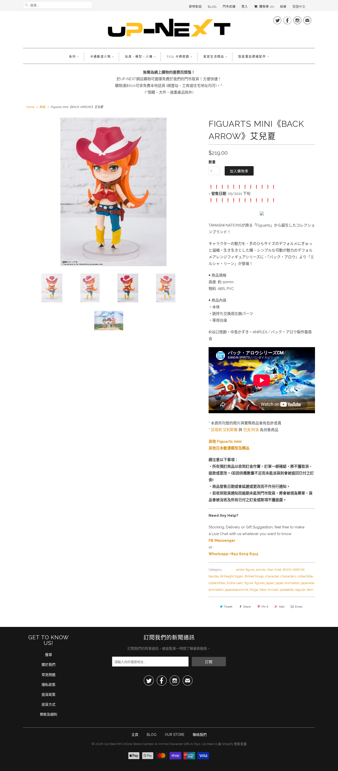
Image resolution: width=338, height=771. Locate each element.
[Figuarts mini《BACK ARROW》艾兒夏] (113, 192)
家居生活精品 (213, 56)
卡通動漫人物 (100, 56)
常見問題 (48, 675)
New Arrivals (269, 589)
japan (270, 583)
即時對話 (195, 6)
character (272, 576)
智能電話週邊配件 (252, 56)
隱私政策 (48, 685)
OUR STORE (174, 735)
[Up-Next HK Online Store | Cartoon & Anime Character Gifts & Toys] (169, 29)
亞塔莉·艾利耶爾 (224, 430)
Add (281, 606)
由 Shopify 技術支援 (232, 744)
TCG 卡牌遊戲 (178, 56)
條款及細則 (48, 714)
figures (260, 583)
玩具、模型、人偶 (139, 56)
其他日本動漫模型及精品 (229, 448)
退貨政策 (48, 694)
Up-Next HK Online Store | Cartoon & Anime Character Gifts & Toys (152, 744)
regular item (304, 589)
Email (298, 606)
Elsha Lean (235, 583)
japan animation (288, 583)
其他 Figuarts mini (225, 441)
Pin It (265, 606)
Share (247, 606)
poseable (286, 589)
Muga (254, 589)
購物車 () (266, 6)
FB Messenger (222, 540)
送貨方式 (48, 704)
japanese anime (236, 589)
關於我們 (48, 665)
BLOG (151, 735)
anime (260, 569)
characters (288, 576)
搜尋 (48, 655)
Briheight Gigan (231, 576)
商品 (42, 107)
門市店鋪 (229, 6)
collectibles (217, 583)
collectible (305, 576)
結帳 (283, 6)
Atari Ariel (274, 569)
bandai (214, 576)
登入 (244, 6)
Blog (212, 6)
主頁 (134, 735)
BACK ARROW (293, 569)
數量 (212, 162)
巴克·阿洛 (251, 430)
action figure (245, 569)
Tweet (228, 606)
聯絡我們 (200, 735)
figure (248, 583)
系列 (72, 56)
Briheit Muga (254, 576)
